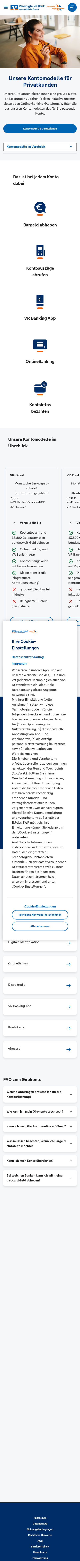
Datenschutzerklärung (28, 657)
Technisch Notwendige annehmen (40, 914)
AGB (40, 1541)
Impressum (40, 1518)
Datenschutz (40, 1523)
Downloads (40, 1552)
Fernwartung (40, 1558)
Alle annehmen (39, 926)
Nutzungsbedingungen (40, 1529)
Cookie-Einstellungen (40, 906)
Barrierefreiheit (40, 1546)
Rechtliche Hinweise (40, 1535)
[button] (31, 523)
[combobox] (40, 146)
